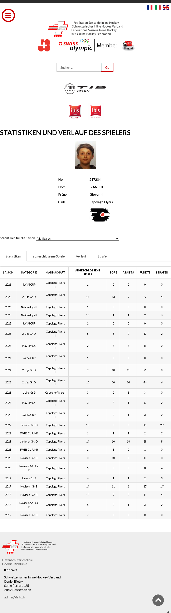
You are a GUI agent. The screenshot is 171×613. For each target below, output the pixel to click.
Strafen (103, 256)
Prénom (63, 194)
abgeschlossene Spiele (49, 256)
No (60, 179)
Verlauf (81, 256)
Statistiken (13, 256)
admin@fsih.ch (14, 597)
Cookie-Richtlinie (14, 564)
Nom (61, 187)
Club (61, 202)
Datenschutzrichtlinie (17, 560)
